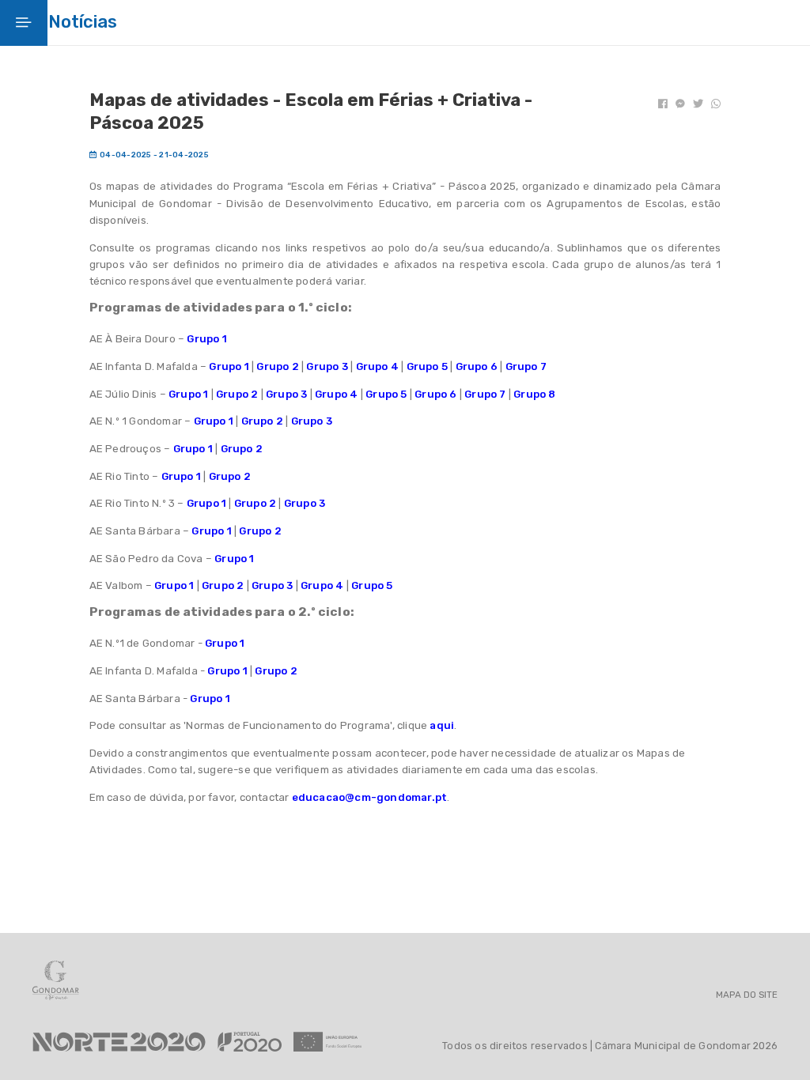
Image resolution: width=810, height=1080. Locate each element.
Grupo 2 (277, 366)
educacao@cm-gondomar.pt (370, 797)
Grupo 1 (206, 339)
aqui (442, 725)
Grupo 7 (526, 366)
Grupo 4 (377, 366)
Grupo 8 (534, 394)
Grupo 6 (477, 366)
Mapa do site (747, 995)
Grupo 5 (427, 366)
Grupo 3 (326, 366)
